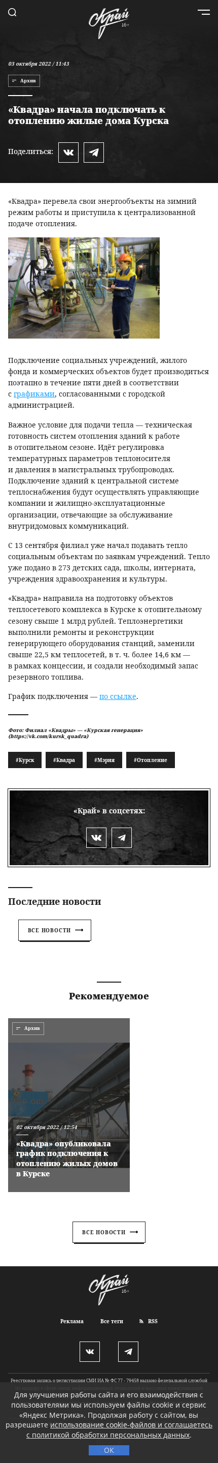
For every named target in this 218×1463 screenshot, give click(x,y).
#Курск (25, 760)
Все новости (49, 930)
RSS (152, 1321)
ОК (109, 1450)
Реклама (72, 1321)
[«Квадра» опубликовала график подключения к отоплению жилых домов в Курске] (69, 1105)
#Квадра (64, 760)
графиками (34, 394)
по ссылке (117, 696)
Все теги (111, 1321)
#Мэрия (104, 760)
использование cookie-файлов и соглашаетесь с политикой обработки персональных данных (119, 1430)
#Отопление (150, 760)
